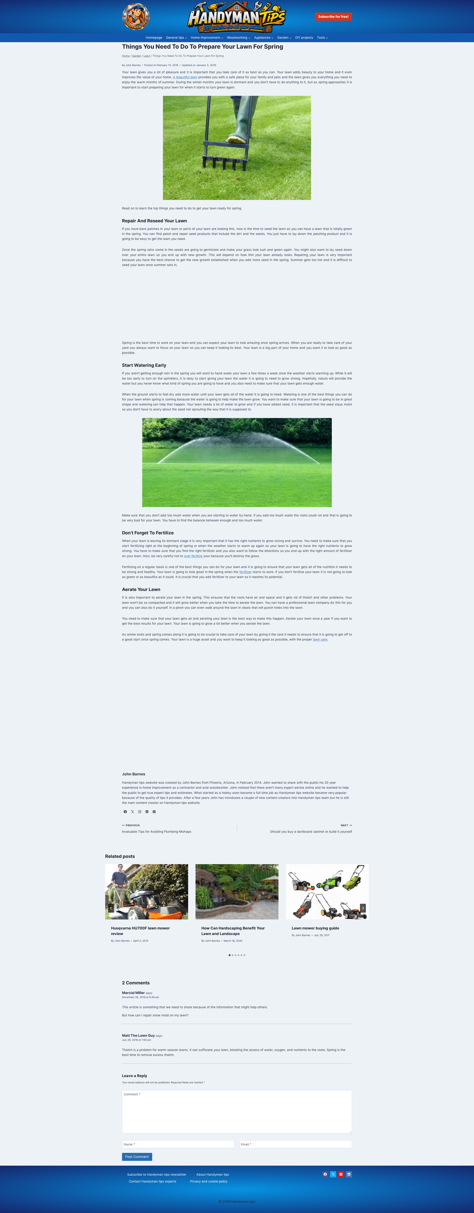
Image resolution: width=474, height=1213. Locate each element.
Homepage (154, 37)
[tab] (230, 955)
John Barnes (122, 940)
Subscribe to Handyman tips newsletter (156, 1174)
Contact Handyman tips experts (152, 1181)
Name (129, 1144)
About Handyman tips (212, 1174)
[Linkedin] (349, 1174)
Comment (132, 1094)
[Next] (363, 908)
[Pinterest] (341, 1174)
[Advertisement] (233, 303)
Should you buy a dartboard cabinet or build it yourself (311, 829)
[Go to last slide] (111, 908)
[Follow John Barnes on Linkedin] (147, 811)
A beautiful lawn (185, 77)
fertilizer (245, 572)
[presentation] (146, 891)
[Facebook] (325, 1174)
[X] (333, 1174)
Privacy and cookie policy (208, 1181)
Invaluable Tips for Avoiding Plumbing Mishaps (156, 829)
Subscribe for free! (333, 16)
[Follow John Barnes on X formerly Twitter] (132, 811)
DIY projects (304, 37)
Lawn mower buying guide (315, 928)
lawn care (320, 639)
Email (246, 1144)
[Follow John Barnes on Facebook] (125, 811)
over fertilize (193, 556)
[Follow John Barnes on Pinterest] (154, 811)
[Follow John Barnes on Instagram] (139, 811)
